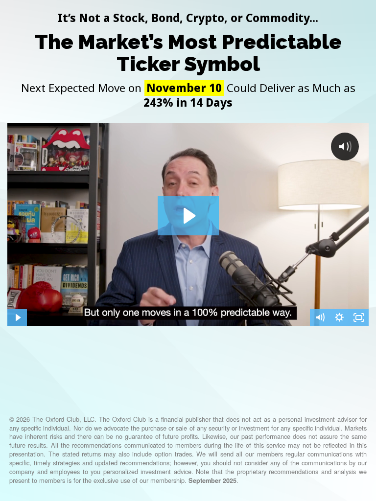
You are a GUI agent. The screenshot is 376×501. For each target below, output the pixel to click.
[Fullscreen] (359, 317)
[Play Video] (17, 317)
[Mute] (319, 317)
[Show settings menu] (339, 317)
